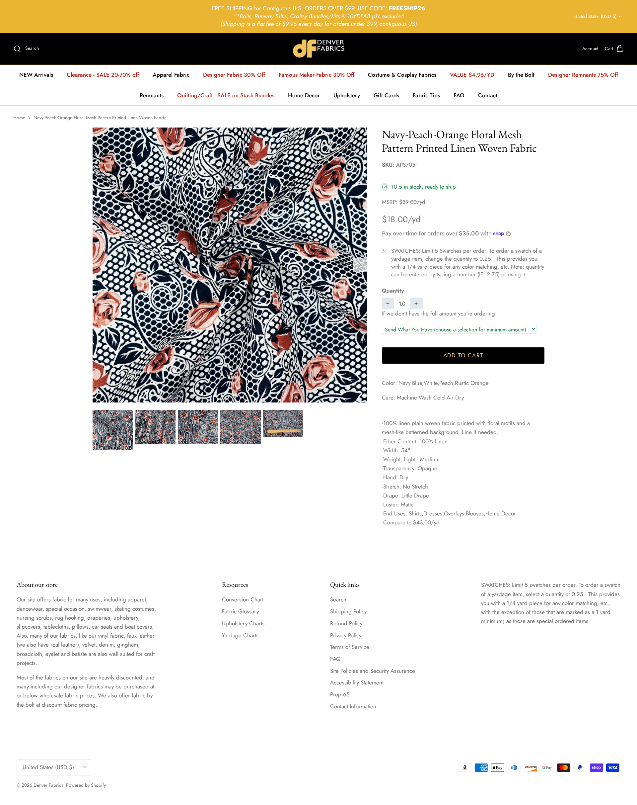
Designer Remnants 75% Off (583, 75)
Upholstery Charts (243, 623)
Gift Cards (386, 95)
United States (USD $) (595, 16)
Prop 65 (340, 694)
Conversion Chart (242, 599)
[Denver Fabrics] (318, 49)
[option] (230, 265)
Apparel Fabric (171, 75)
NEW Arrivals (36, 75)
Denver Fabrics (48, 785)
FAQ (459, 95)
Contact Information (353, 706)
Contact (487, 95)
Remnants (152, 95)
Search (338, 599)
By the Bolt (521, 75)
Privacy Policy (345, 635)
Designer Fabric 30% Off (234, 75)
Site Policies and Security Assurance (372, 671)
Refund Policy (346, 623)
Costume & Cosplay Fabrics (402, 75)
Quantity (393, 291)
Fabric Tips (426, 95)
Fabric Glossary (240, 611)
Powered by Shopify (86, 785)
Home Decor (304, 95)
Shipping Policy (348, 611)
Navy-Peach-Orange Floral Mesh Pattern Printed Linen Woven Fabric (100, 117)
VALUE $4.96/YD (472, 75)
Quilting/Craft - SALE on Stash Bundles (225, 95)
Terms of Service (349, 647)
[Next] (360, 265)
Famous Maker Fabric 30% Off (316, 75)
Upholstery (346, 95)
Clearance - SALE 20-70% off (103, 75)
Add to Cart (463, 355)
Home (19, 117)
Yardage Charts (240, 635)
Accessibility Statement (357, 682)
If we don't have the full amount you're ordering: (439, 313)
